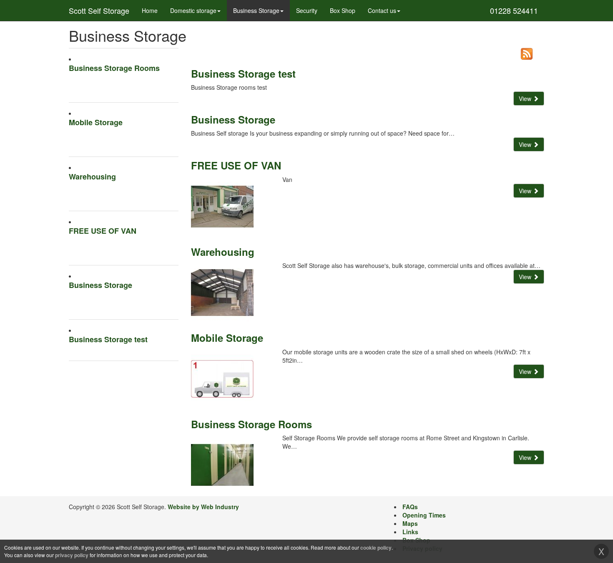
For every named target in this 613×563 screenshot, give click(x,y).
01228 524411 (514, 10)
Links (410, 532)
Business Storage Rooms (114, 68)
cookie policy (376, 547)
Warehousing (92, 177)
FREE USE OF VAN (102, 231)
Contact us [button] (382, 10)
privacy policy (71, 555)
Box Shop (342, 10)
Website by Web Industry (203, 506)
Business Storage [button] (256, 10)
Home (150, 10)
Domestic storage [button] (193, 10)
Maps (410, 523)
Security (306, 10)
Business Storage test (108, 339)
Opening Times (424, 515)
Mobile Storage (96, 122)
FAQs (410, 506)
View (526, 98)
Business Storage (100, 285)
